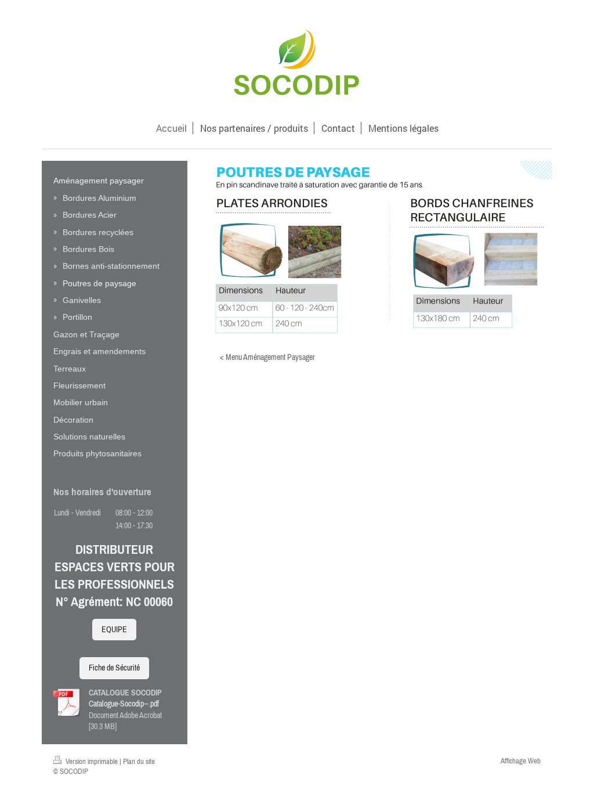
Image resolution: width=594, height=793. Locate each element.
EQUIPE (114, 629)
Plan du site (139, 761)
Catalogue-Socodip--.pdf (124, 703)
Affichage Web (521, 760)
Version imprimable (91, 761)
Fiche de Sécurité (114, 667)
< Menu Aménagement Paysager (267, 357)
